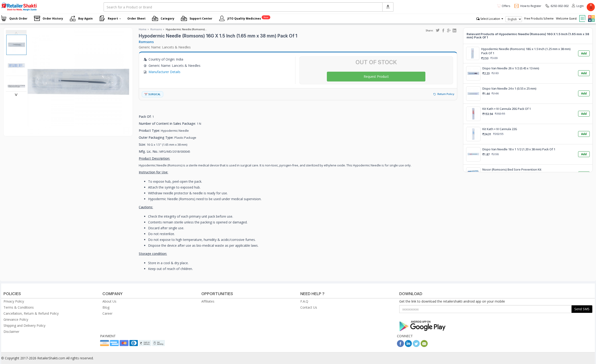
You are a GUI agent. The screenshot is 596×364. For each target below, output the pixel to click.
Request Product (376, 76)
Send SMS (581, 309)
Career (107, 313)
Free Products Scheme (539, 18)
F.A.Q (304, 301)
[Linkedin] (408, 346)
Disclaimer (11, 331)
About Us (109, 301)
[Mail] (424, 346)
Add (584, 53)
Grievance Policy (15, 319)
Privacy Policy (13, 301)
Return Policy (445, 94)
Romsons (156, 29)
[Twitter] (416, 346)
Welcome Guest (566, 18)
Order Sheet (136, 18)
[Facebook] (400, 346)
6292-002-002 (560, 6)
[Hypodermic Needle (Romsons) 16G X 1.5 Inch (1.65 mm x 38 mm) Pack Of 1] (78, 131)
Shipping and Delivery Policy (24, 325)
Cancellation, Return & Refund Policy (31, 313)
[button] (591, 15)
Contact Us (308, 307)
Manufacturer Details (164, 72)
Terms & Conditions (18, 307)
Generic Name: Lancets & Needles (165, 47)
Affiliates (207, 301)
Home (142, 29)
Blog (105, 307)
